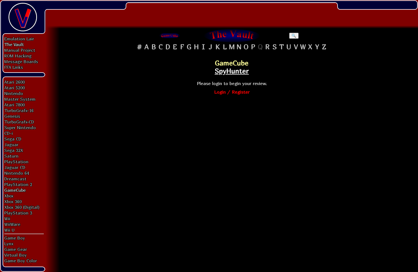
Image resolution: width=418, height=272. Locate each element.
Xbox (8, 195)
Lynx (8, 243)
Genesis (12, 116)
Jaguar (11, 144)
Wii (7, 218)
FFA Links (13, 67)
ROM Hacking (18, 55)
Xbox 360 (13, 201)
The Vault (14, 44)
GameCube (15, 190)
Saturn (11, 155)
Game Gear (15, 249)
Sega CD (12, 138)
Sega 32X (13, 150)
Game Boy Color (20, 260)
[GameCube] (170, 35)
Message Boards (21, 61)
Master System (20, 99)
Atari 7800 (14, 104)
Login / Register (232, 92)
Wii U (9, 229)
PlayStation (16, 161)
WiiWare (12, 224)
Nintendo (13, 93)
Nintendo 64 (16, 173)
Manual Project (19, 50)
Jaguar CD (14, 167)
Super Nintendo (20, 127)
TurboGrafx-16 (19, 110)
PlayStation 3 (18, 212)
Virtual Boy (15, 254)
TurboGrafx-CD (19, 121)
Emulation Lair (19, 38)
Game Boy (14, 237)
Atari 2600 (14, 82)
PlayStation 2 (18, 184)
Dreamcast (15, 178)
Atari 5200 (14, 87)
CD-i (8, 133)
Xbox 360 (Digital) (22, 207)
